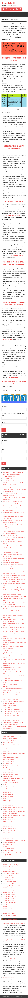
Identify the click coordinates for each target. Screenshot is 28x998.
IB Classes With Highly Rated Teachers (13, 770)
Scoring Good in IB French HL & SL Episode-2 (14, 940)
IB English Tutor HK (8, 826)
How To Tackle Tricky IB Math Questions (13, 581)
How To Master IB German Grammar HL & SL (14, 596)
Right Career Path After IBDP (10, 535)
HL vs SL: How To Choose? (9, 569)
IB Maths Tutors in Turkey (9, 809)
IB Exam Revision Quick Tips (10, 724)
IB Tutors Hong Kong (8, 822)
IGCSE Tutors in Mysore (9, 913)
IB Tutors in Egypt (7, 798)
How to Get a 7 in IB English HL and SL (13, 711)
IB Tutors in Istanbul (8, 805)
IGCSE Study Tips (7, 478)
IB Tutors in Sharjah (8, 796)
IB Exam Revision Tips (8, 977)
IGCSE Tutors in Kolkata (9, 894)
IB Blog (4, 784)
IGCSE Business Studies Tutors (11, 873)
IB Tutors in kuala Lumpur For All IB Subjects (14, 815)
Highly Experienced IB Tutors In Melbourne (14, 840)
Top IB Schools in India (8, 786)
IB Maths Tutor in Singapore (10, 813)
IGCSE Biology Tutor (8, 869)
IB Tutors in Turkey (8, 803)
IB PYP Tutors (6, 832)
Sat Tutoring (6, 846)
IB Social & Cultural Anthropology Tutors (13, 778)
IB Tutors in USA (7, 836)
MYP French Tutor (7, 763)
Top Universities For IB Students (11, 529)
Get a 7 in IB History (8, 707)
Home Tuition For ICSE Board (10, 782)
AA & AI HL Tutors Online (9, 740)
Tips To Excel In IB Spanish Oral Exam (12, 594)
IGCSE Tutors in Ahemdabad (10, 911)
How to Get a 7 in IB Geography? (11, 709)
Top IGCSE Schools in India (10, 684)
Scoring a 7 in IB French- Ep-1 (10, 958)
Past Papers (6, 857)
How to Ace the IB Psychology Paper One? (14, 722)
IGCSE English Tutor (8, 875)
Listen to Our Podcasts (10, 919)
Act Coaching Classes (8, 848)
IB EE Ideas (5, 686)
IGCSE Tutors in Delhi (8, 888)
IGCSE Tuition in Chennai (9, 902)
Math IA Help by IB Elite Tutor (10, 699)
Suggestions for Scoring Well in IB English (14, 923)
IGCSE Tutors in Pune (8, 900)
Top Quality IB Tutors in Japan (10, 855)
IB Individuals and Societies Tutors (12, 765)
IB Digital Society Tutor (9, 830)
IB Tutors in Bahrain (8, 794)
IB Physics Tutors (8, 339)
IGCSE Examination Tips (9, 476)
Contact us (5, 789)
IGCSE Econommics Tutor (9, 871)
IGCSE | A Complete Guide (10, 487)
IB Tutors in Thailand (8, 792)
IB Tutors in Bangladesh (9, 842)
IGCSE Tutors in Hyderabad (10, 904)
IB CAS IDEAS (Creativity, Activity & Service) (14, 692)
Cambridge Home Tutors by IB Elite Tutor (13, 885)
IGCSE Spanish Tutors (8, 877)
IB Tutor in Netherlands (9, 819)
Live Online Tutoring (8, 844)
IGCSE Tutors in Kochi (8, 906)
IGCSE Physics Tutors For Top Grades (12, 864)
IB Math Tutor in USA (8, 838)
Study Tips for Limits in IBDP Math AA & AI (14, 632)
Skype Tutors (6, 768)
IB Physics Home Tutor (17, 255)
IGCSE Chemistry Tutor (9, 867)
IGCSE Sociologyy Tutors (9, 883)
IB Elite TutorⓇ (8, 2)
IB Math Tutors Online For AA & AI (12, 736)
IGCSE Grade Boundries (9, 480)
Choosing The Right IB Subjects (11, 562)
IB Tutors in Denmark (8, 850)
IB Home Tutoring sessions (13, 215)
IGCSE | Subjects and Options (10, 485)
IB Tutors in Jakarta (8, 817)
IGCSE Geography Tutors (9, 881)
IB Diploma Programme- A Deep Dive (12, 587)
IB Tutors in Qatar (7, 801)
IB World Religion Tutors (9, 780)
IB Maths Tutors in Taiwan (9, 828)
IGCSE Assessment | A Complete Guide (13, 482)
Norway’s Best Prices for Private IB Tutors (14, 852)
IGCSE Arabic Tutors (8, 879)
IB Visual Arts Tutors (8, 776)
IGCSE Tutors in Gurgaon (9, 890)
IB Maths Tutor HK (7, 824)
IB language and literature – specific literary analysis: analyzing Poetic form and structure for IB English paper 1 (14, 508)
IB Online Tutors (13, 377)
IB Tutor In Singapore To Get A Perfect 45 (14, 811)
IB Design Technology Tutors (10, 774)
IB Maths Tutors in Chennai (10, 738)
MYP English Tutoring (8, 761)
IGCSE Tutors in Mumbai (9, 892)
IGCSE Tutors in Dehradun (9, 909)
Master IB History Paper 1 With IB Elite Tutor (14, 579)
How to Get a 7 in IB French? (10, 713)
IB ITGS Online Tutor (8, 772)
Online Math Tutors (8, 742)
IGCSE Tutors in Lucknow (9, 896)
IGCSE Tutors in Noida (8, 898)
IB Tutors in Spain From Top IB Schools (13, 807)
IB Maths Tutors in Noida (9, 705)
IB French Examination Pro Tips (11, 720)
